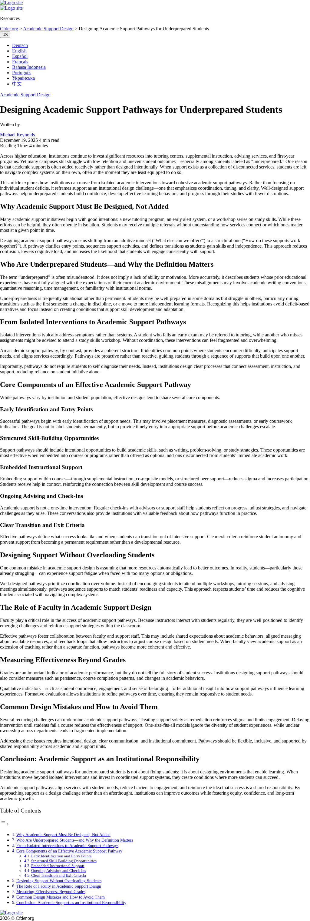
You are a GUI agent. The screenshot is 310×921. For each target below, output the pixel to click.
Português (21, 72)
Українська (23, 78)
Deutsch (20, 45)
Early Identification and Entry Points (61, 856)
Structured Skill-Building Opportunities (64, 861)
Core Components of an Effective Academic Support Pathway (69, 851)
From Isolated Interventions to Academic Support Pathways (67, 845)
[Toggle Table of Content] (4, 824)
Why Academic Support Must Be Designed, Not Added (63, 834)
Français (20, 61)
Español (20, 56)
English (19, 50)
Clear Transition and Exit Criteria (58, 875)
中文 (17, 83)
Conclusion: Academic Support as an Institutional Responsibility (71, 902)
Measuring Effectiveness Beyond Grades (50, 891)
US (5, 34)
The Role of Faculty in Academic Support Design (58, 886)
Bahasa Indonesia (29, 67)
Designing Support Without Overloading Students (58, 880)
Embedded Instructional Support (57, 865)
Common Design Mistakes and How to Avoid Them (60, 897)
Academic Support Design (25, 94)
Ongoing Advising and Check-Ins (58, 870)
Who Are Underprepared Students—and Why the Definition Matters (74, 840)
